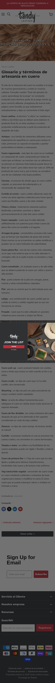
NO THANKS (13, 349)
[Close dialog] (54, 324)
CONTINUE (13, 346)
